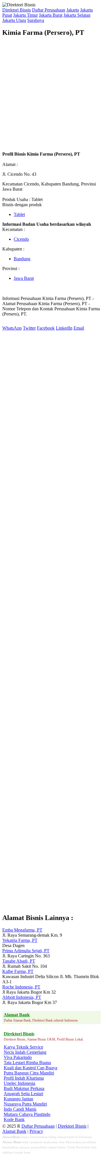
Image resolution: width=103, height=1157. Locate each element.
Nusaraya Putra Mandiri (25, 1103)
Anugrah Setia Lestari (23, 1093)
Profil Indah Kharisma (24, 1078)
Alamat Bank (14, 1131)
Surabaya (35, 20)
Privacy (36, 1131)
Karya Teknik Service (23, 1047)
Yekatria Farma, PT (19, 940)
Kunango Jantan (18, 1098)
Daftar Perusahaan (48, 9)
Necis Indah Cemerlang (25, 1052)
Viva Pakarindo (18, 1057)
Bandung (22, 258)
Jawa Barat (24, 278)
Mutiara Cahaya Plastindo (27, 1114)
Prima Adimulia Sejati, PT (25, 950)
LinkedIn (64, 328)
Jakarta (72, 9)
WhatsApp (12, 328)
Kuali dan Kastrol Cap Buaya (30, 1067)
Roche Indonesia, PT (21, 986)
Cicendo (21, 239)
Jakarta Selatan (77, 15)
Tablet (19, 214)
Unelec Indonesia (19, 1083)
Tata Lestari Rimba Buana (27, 1062)
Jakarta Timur (25, 15)
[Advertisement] (51, 94)
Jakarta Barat (50, 15)
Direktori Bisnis (16, 9)
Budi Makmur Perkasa (24, 1088)
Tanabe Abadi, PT (18, 961)
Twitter (29, 328)
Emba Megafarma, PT (22, 929)
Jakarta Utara (14, 20)
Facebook (46, 328)
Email (79, 328)
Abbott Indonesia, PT (21, 997)
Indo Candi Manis (20, 1109)
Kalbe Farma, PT (17, 971)
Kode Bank (14, 1119)
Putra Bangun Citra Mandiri (29, 1072)
